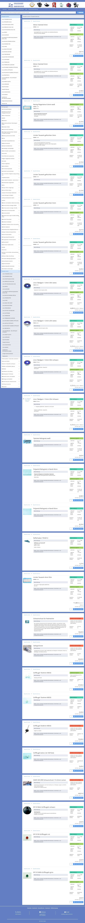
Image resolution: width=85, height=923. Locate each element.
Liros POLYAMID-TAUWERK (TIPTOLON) (10, 67)
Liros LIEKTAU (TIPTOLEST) (7, 70)
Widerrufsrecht (11, 9)
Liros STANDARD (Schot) (7, 19)
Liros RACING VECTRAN (6, 51)
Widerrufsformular (20, 9)
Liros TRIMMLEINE (5, 62)
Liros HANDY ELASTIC (6, 81)
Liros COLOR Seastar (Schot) (7, 24)
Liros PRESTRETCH (5, 75)
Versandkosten (41, 908)
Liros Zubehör (5, 94)
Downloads (34, 908)
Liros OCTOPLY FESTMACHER (8, 57)
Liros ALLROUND (5, 35)
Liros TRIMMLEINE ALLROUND (8, 64)
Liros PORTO (4, 32)
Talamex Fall (4, 103)
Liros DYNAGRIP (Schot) (6, 22)
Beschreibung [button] (37, 29)
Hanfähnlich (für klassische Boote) (6, 98)
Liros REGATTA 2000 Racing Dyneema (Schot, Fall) (9, 38)
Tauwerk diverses (5, 89)
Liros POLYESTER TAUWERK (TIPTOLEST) (10, 72)
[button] (10, 109)
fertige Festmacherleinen (7, 100)
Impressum (47, 908)
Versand (81, 53)
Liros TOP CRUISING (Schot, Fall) (8, 29)
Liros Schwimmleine (6, 92)
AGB (26, 9)
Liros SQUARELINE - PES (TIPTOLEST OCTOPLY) (9, 78)
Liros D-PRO (4, 46)
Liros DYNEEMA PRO (6, 44)
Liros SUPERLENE (5, 84)
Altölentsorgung (54, 908)
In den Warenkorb (79, 55)
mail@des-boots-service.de (47, 0)
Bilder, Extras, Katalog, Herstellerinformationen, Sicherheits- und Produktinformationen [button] (47, 37)
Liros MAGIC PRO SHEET (7, 49)
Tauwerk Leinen (27, 21)
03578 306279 (36, 0)
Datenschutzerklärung (33, 9)
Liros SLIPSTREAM (5, 59)
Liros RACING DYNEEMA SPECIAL (8, 41)
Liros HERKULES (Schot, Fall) (7, 27)
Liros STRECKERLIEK (6, 54)
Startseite (5, 9)
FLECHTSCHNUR (5, 86)
